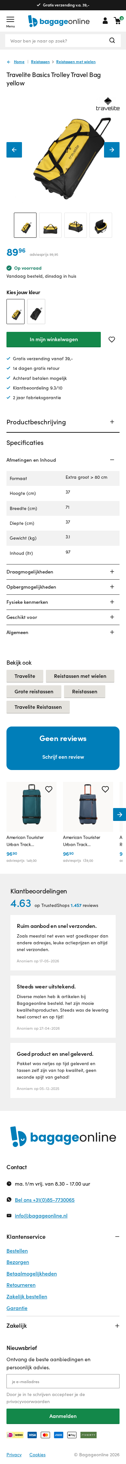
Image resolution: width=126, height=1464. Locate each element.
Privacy (14, 1454)
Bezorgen (17, 1261)
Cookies (37, 1454)
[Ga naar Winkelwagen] (117, 20)
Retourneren (21, 1284)
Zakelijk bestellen (26, 1296)
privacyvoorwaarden (28, 1401)
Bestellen (17, 1250)
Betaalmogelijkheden (31, 1273)
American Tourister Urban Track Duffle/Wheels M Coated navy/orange (84, 841)
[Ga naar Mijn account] (105, 20)
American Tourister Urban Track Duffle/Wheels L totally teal (29, 841)
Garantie (16, 1308)
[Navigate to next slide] (119, 814)
